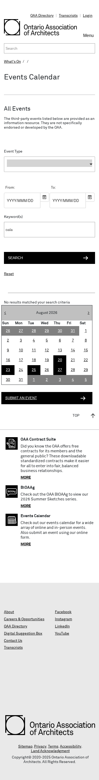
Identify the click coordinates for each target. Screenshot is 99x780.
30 (8, 380)
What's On (12, 62)
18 (34, 360)
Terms (53, 746)
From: (10, 187)
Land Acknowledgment (50, 751)
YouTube (62, 633)
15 (86, 350)
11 (34, 350)
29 (86, 370)
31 (21, 380)
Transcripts (68, 16)
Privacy (40, 746)
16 (8, 360)
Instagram (63, 619)
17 (21, 360)
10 (21, 350)
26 (47, 370)
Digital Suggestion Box (23, 633)
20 (60, 360)
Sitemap (25, 746)
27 (60, 370)
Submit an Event (21, 398)
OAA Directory (42, 16)
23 (8, 370)
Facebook (63, 612)
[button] (49, 164)
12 (47, 350)
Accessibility (70, 746)
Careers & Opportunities (24, 619)
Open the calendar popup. (44, 197)
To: (53, 187)
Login (87, 16)
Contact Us (13, 641)
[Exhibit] (49, 173)
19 (47, 360)
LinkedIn (62, 626)
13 (60, 350)
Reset (9, 274)
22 (86, 360)
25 (34, 370)
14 (73, 350)
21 (73, 360)
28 (73, 370)
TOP (76, 416)
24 (21, 370)
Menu (89, 37)
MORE (26, 477)
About (9, 612)
